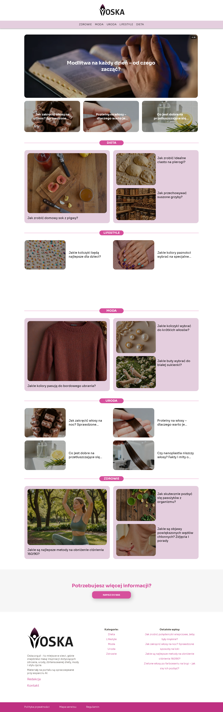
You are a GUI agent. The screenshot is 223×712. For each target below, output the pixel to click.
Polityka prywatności (37, 707)
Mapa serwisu (67, 707)
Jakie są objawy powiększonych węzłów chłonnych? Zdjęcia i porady (175, 535)
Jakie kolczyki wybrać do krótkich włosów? (174, 328)
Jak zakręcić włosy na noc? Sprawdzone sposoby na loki (52, 116)
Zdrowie (85, 24)
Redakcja (34, 679)
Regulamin (92, 707)
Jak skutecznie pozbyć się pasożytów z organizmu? (174, 498)
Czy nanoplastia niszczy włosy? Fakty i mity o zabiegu (175, 455)
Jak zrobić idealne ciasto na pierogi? (171, 160)
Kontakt (33, 686)
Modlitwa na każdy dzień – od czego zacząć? (111, 66)
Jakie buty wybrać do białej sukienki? (173, 363)
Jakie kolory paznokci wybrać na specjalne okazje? (174, 255)
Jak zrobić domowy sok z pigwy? (52, 218)
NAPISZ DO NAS (111, 595)
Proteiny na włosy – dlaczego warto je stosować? (111, 116)
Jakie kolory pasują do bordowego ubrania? (61, 386)
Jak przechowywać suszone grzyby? (172, 195)
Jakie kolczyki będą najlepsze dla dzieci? (85, 255)
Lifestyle (126, 24)
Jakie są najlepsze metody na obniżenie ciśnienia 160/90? (65, 552)
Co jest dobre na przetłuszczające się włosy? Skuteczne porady (170, 116)
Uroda (112, 24)
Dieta (140, 24)
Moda (99, 24)
